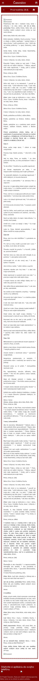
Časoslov (19, 2)
